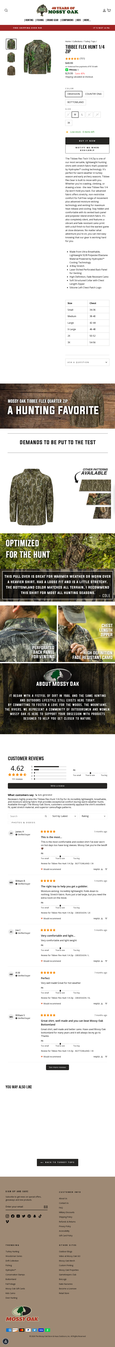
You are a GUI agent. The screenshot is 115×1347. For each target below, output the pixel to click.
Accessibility (64, 1231)
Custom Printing (66, 1265)
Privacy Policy (65, 1226)
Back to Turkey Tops (59, 1162)
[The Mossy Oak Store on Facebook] (12, 1216)
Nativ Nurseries (66, 1284)
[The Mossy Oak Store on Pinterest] (29, 1216)
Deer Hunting (11, 1297)
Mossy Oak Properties (69, 1270)
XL (89, 114)
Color (69, 88)
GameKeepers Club (67, 1274)
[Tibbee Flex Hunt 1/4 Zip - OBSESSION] (7, 1135)
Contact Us (64, 1203)
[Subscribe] (46, 1207)
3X (68, 122)
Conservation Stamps (15, 1274)
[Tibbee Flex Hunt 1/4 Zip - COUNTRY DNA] (11, 1135)
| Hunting (28, 20)
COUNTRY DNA (93, 93)
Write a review (57, 785)
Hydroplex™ (11, 1270)
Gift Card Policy (66, 1235)
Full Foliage (11, 1284)
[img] (44, 795)
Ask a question (78, 362)
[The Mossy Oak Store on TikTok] (40, 1216)
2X (97, 114)
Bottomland (11, 1279)
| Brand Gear (52, 20)
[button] (48, 766)
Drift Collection (12, 1260)
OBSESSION (73, 93)
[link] (75, 58)
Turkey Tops (90, 41)
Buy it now (87, 141)
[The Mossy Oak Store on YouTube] (18, 1216)
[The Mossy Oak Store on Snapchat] (34, 1216)
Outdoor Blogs (65, 1251)
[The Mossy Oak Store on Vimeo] (7, 1221)
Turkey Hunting (12, 1251)
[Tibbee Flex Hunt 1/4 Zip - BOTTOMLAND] (15, 1135)
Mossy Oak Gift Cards (15, 1288)
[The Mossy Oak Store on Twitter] (23, 1216)
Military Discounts (66, 1212)
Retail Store (64, 1293)
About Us (63, 1198)
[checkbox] (28, 822)
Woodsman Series (14, 1256)
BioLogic (63, 1279)
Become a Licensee (67, 1288)
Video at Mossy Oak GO (69, 1256)
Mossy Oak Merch (67, 1260)
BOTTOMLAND (75, 102)
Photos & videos (24, 822)
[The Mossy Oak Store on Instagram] (7, 1216)
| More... (87, 20)
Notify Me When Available (87, 148)
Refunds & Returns (67, 1221)
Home (68, 41)
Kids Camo (10, 1293)
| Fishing (39, 20)
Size (68, 109)
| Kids (78, 20)
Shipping (69, 76)
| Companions (66, 20)
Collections (77, 41)
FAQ (61, 1207)
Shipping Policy (65, 1217)
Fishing (9, 1265)
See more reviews (57, 1067)
